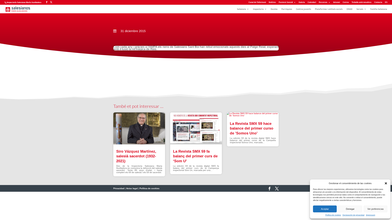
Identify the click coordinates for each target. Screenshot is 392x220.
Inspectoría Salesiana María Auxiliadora (24, 2)
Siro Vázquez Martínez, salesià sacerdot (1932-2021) (136, 156)
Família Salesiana (378, 9)
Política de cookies (333, 215)
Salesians (241, 9)
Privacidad (118, 188)
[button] (385, 183)
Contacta (378, 2)
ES (386, 2)
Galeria (302, 2)
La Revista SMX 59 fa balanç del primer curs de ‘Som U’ (195, 156)
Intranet (336, 2)
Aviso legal (132, 188)
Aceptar (325, 209)
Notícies (272, 2)
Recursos (323, 2)
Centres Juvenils (303, 9)
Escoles (274, 9)
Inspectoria (258, 9)
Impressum (370, 215)
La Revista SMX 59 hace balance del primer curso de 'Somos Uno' (251, 128)
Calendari (312, 2)
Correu (346, 2)
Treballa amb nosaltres (361, 2)
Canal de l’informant (257, 2)
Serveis (359, 9)
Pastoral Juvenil (286, 2)
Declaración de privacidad (353, 215)
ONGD (349, 9)
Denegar (350, 209)
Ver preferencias (375, 209)
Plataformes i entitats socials (329, 9)
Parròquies (286, 9)
